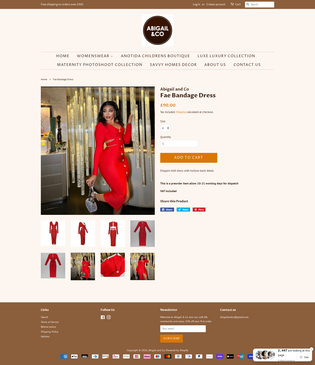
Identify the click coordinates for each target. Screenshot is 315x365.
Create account (215, 4)
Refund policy (48, 326)
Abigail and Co (156, 350)
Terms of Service (50, 322)
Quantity (165, 137)
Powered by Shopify (177, 350)
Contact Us (247, 65)
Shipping (181, 112)
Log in (196, 4)
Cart (238, 4)
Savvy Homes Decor (173, 65)
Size (162, 121)
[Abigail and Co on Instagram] (109, 318)
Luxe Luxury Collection (226, 56)
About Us (215, 65)
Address (45, 336)
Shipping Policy (49, 331)
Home (62, 56)
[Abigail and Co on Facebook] (103, 318)
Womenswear (93, 56)
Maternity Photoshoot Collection (99, 65)
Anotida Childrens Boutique (155, 56)
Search (44, 317)
